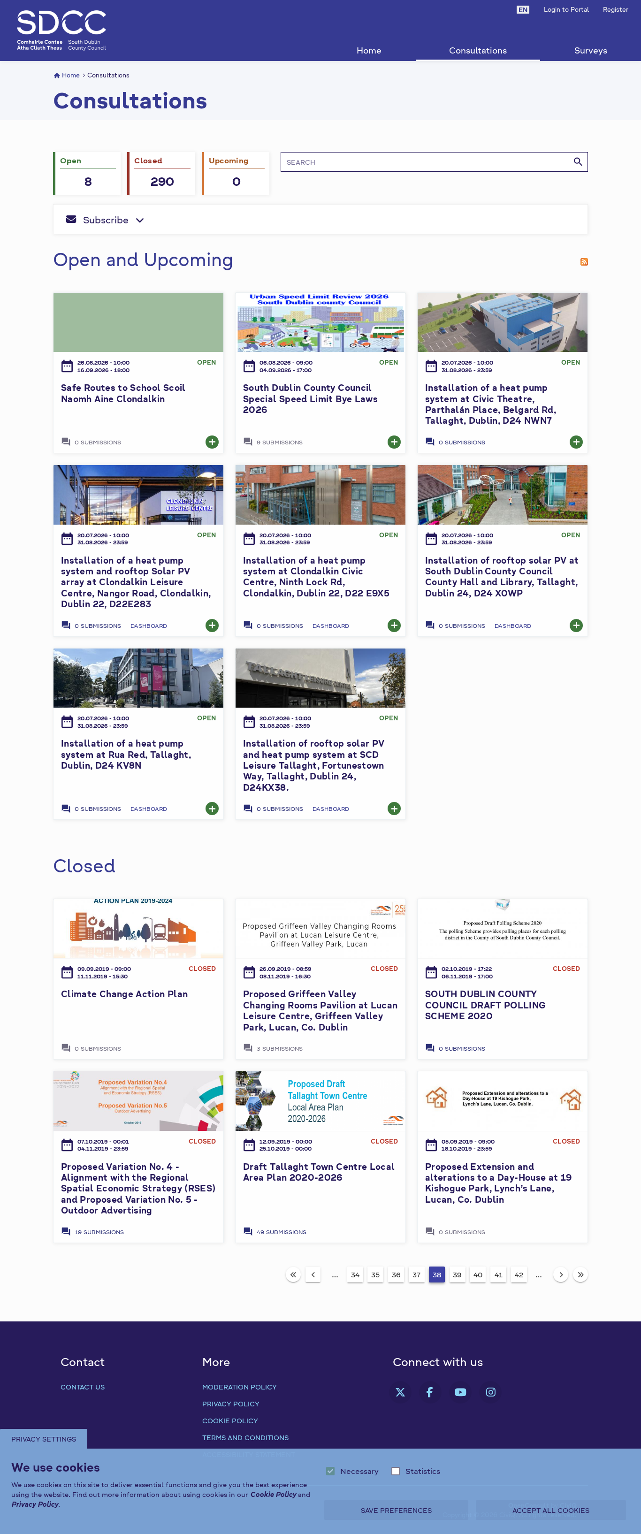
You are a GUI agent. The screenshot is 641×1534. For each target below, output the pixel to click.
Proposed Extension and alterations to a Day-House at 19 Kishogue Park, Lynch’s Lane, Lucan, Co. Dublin (498, 1183)
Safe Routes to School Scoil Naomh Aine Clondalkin (123, 393)
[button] (523, 9)
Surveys (590, 50)
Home (369, 50)
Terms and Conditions (245, 1437)
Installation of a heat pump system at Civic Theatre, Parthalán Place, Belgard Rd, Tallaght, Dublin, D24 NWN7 (490, 404)
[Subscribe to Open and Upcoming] (584, 259)
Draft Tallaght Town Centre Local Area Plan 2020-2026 (319, 1172)
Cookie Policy (230, 1420)
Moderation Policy (239, 1386)
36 (396, 1274)
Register (615, 9)
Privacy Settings (43, 1439)
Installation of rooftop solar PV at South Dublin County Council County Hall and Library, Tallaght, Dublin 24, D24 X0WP (502, 576)
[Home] (61, 30)
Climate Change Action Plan (124, 993)
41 (499, 1274)
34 (355, 1274)
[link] (212, 442)
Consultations (478, 50)
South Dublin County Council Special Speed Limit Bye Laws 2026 (310, 398)
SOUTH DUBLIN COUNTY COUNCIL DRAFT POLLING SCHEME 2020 (485, 1004)
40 (477, 1274)
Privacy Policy (230, 1403)
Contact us (83, 1386)
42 (519, 1274)
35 (375, 1274)
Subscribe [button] (161, 222)
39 (457, 1274)
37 (416, 1274)
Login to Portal (566, 9)
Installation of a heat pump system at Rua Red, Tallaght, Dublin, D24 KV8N (126, 754)
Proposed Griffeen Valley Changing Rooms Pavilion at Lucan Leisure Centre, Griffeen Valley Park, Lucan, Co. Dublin (320, 1010)
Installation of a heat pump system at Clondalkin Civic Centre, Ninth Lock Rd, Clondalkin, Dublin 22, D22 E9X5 (316, 576)
